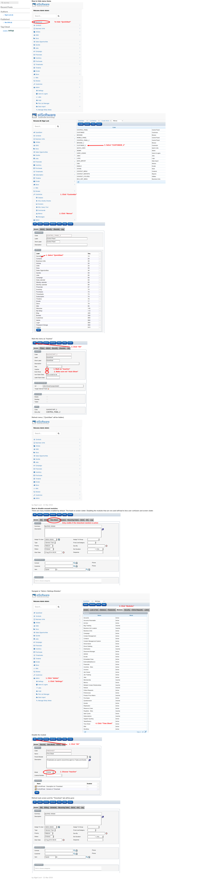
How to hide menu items (48, 253)
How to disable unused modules (92, 693)
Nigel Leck (8, 15)
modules (5, 31)
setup (11, 30)
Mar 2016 (7, 22)
